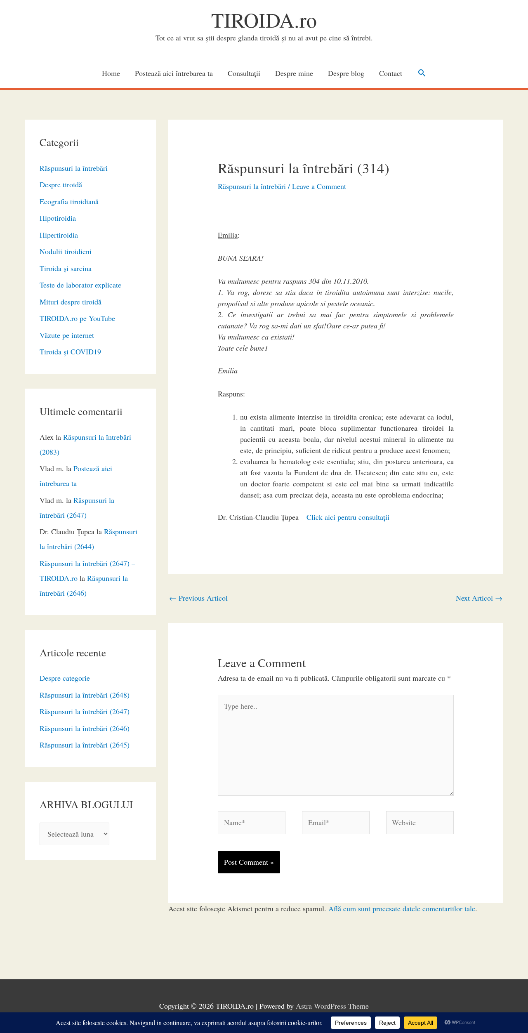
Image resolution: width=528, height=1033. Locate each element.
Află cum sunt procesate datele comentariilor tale (401, 908)
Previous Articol (198, 598)
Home (111, 73)
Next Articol (479, 598)
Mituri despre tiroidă (70, 302)
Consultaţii (244, 73)
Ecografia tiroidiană (69, 201)
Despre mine (294, 73)
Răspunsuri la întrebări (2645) (85, 745)
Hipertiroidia (59, 235)
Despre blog (346, 73)
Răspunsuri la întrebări (74, 168)
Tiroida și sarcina (66, 268)
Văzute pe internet (67, 335)
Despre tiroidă (61, 184)
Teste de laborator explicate (80, 285)
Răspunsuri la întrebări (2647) (85, 711)
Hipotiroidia (58, 218)
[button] (422, 73)
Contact (390, 73)
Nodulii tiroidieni (66, 251)
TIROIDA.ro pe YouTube (77, 318)
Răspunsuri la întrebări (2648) (85, 695)
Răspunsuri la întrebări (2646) (85, 728)
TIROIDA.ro (264, 19)
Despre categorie (65, 678)
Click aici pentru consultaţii (347, 517)
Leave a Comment (319, 186)
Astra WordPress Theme (332, 1006)
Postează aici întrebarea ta (174, 73)
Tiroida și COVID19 (70, 351)
